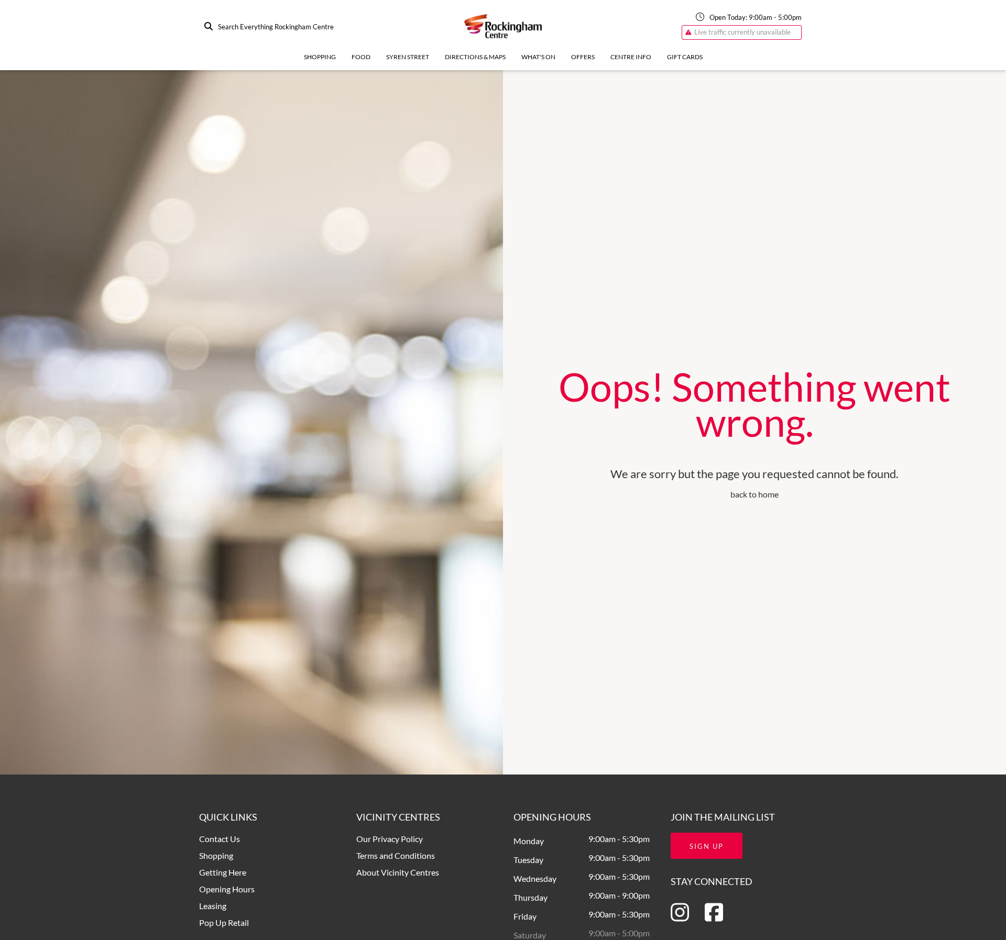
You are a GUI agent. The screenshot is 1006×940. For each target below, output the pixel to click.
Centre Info (630, 57)
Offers (583, 57)
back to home (754, 494)
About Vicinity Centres (397, 872)
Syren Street (407, 57)
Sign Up (707, 846)
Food (361, 57)
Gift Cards (685, 57)
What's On (538, 57)
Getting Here (222, 872)
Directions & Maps (475, 57)
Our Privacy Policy (389, 839)
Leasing (212, 906)
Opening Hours (227, 889)
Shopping (320, 57)
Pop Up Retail (224, 922)
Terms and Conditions (395, 855)
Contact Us (219, 839)
